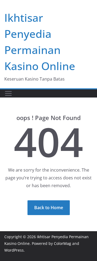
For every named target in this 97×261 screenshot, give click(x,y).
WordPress (14, 250)
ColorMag (62, 243)
